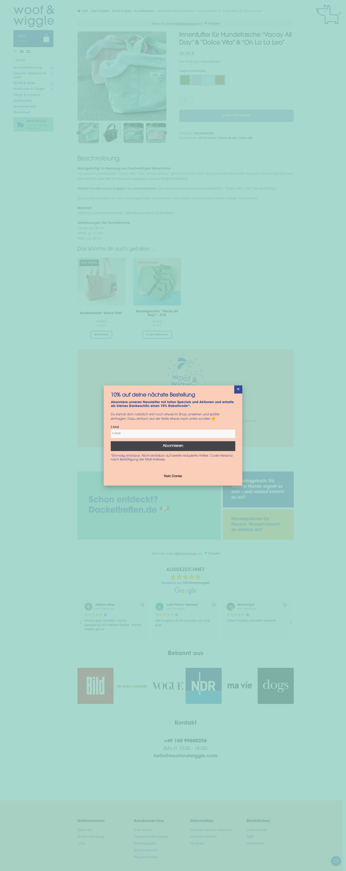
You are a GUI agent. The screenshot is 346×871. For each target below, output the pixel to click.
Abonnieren (173, 446)
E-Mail (115, 427)
